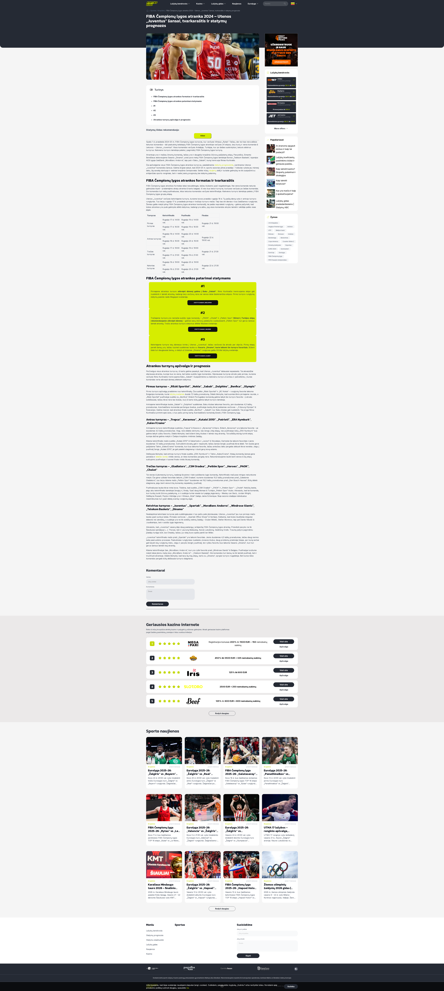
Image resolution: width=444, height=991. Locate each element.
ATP (269, 230)
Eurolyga (252, 4)
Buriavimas (284, 238)
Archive (290, 226)
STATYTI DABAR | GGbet (203, 356)
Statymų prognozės (154, 935)
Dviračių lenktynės (274, 245)
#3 (154, 115)
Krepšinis (161, 11)
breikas (290, 234)
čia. (187, 988)
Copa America (273, 241)
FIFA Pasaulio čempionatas (277, 260)
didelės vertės (162, 457)
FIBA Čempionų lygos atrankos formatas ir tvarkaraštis (179, 96)
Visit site (284, 641)
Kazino (199, 4)
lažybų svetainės (177, 394)
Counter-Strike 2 (288, 241)
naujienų (212, 170)
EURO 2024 (272, 249)
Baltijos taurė (280, 230)
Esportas (288, 245)
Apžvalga (283, 647)
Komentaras (150, 587)
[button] (294, 4)
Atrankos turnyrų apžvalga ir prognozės (171, 120)
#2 (154, 110)
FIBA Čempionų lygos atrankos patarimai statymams (177, 101)
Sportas (153, 11)
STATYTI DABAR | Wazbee (202, 329)
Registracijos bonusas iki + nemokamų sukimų (238, 643)
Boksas (271, 234)
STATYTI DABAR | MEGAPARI (203, 302)
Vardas (148, 577)
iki (238, 701)
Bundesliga (272, 238)
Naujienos (236, 4)
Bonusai (281, 234)
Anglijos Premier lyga (275, 226)
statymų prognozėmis (224, 165)
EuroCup (271, 252)
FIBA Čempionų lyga (275, 256)
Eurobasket (285, 249)
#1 (154, 106)
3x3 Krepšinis (273, 223)
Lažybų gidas (217, 4)
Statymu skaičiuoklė (155, 940)
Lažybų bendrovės (178, 4)
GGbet (202, 136)
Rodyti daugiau (222, 713)
